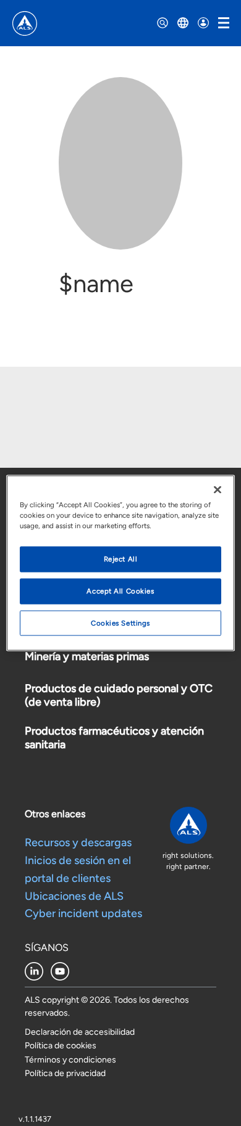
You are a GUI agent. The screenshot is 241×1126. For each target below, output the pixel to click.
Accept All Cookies (120, 590)
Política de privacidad (65, 1073)
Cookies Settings (120, 622)
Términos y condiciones (70, 1060)
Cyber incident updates (83, 913)
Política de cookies (60, 1045)
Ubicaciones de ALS (74, 896)
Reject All (121, 558)
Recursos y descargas (78, 842)
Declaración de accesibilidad (80, 1032)
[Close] (217, 489)
